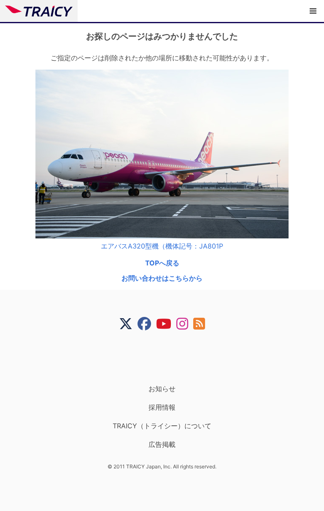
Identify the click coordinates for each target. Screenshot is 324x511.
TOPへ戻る (162, 263)
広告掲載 (162, 444)
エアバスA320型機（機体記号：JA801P (162, 246)
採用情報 (162, 407)
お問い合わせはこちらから (162, 278)
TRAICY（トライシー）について (162, 426)
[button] (313, 11)
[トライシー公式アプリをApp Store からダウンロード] (167, 357)
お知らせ (162, 388)
